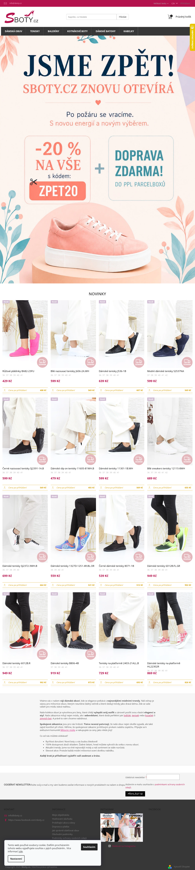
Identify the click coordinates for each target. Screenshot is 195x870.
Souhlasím (89, 847)
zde (21, 851)
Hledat (122, 16)
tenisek (135, 715)
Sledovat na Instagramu (124, 846)
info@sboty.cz (15, 815)
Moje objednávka (60, 814)
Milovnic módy (67, 730)
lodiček (127, 715)
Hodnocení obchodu (62, 818)
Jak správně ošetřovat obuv (65, 830)
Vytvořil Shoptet (182, 866)
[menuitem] (13, 31)
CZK (173, 3)
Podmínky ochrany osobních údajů (69, 838)
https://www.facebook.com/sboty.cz (26, 819)
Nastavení (16, 858)
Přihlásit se (135, 793)
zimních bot (46, 718)
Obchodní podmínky (62, 834)
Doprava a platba (60, 826)
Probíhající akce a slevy (63, 822)
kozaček (149, 715)
